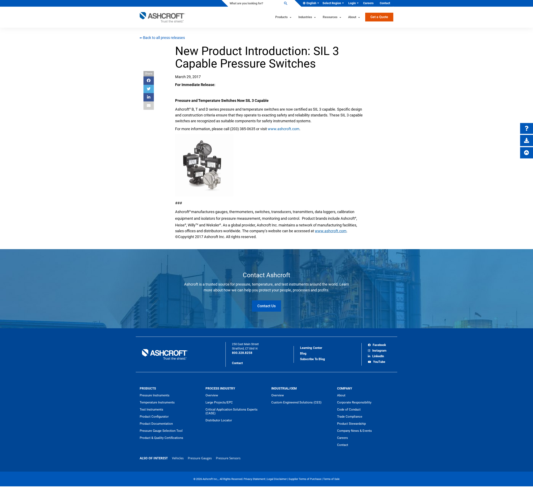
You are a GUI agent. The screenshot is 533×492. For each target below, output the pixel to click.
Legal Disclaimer (277, 479)
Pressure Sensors (228, 458)
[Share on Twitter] (148, 89)
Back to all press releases (163, 37)
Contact (237, 363)
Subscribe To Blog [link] (312, 359)
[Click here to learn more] (526, 128)
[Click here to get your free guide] (526, 141)
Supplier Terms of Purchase (305, 479)
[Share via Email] (148, 105)
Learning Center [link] (311, 348)
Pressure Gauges (200, 458)
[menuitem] (310, 3)
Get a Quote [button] (379, 17)
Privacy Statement (255, 479)
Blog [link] (303, 353)
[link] (377, 345)
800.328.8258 (242, 353)
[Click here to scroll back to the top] (526, 153)
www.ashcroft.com (283, 129)
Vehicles (178, 458)
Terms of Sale (331, 479)
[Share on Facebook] (148, 80)
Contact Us (266, 306)
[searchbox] (258, 3)
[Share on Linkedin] (148, 97)
